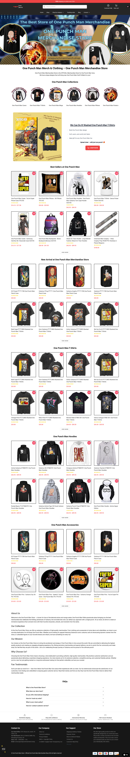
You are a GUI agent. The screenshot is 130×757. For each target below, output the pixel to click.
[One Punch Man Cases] (19, 94)
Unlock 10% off (3, 749)
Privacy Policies (43, 736)
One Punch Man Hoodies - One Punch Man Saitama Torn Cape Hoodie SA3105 (78, 201)
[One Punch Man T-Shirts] (38, 94)
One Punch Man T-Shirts (37, 105)
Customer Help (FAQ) (72, 741)
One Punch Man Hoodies (74, 105)
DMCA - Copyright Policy (45, 739)
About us (41, 731)
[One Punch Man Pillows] (92, 94)
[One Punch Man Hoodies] (74, 94)
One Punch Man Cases (19, 105)
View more (65, 252)
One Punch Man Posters (110, 105)
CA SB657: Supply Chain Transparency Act (50, 741)
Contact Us (70, 739)
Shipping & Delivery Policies (74, 731)
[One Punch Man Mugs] (56, 94)
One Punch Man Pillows (92, 105)
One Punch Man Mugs (56, 105)
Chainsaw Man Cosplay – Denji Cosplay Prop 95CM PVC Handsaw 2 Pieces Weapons (105, 241)
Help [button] (127, 754)
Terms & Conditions (44, 734)
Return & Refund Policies (73, 736)
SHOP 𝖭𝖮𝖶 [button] (94, 148)
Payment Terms (71, 734)
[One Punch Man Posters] (111, 94)
